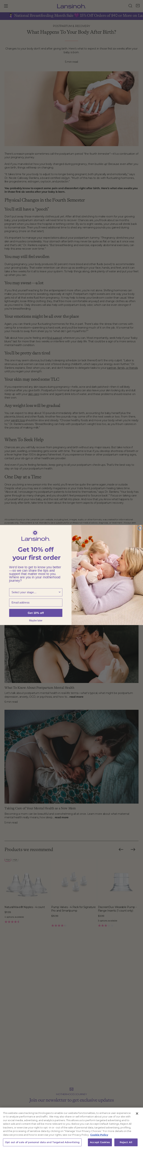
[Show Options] (59, 592)
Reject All (126, 1142)
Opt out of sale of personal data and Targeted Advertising (42, 1142)
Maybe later (35, 620)
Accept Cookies (100, 1142)
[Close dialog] (140, 528)
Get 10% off (36, 612)
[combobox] (35, 592)
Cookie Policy (99, 1134)
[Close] (137, 1113)
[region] (71, 1129)
